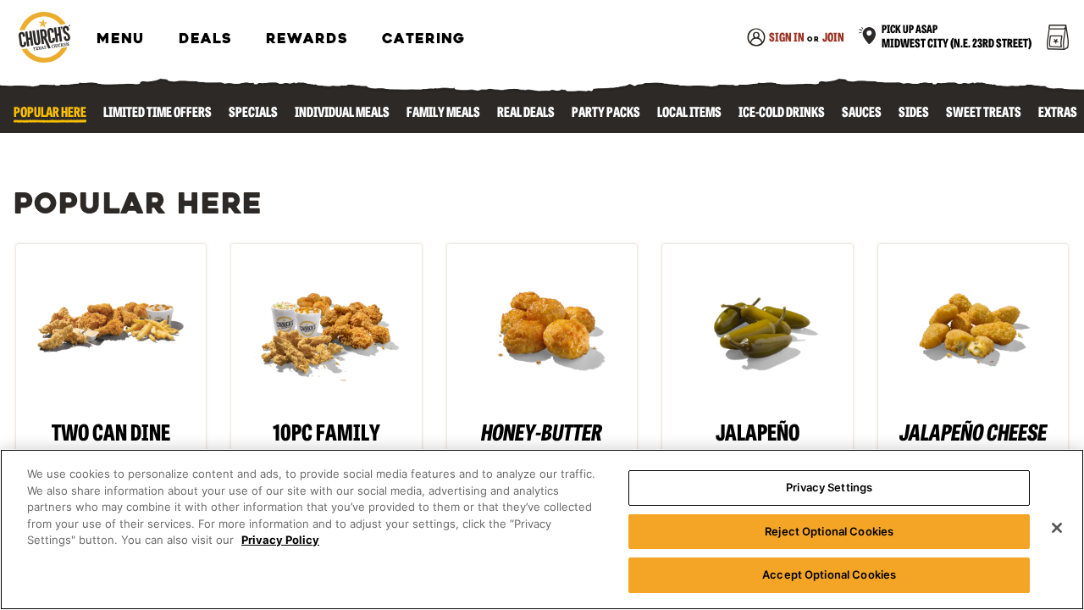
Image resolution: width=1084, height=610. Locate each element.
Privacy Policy (280, 539)
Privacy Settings (829, 487)
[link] (44, 38)
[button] (944, 39)
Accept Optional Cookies (829, 574)
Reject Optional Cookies (829, 531)
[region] (542, 529)
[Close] (1057, 527)
